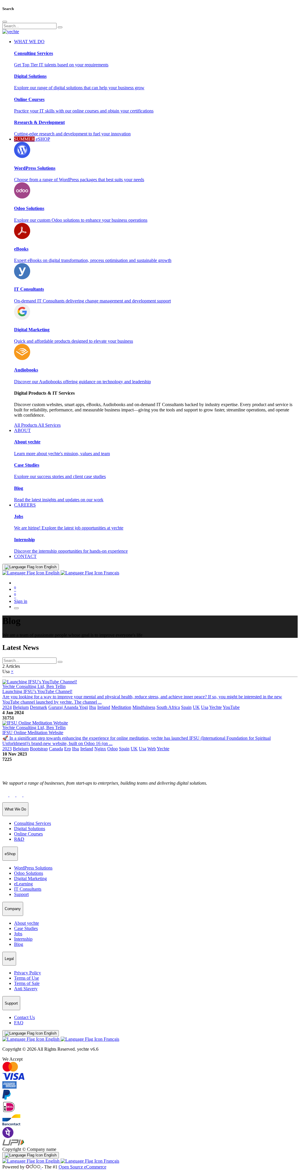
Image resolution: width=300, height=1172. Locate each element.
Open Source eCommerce (82, 1166)
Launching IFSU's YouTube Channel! (37, 691)
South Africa (168, 707)
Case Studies (26, 928)
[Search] (60, 27)
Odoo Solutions (28, 873)
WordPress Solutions (33, 867)
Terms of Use (26, 978)
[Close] (4, 22)
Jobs (18, 933)
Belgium (21, 707)
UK (196, 707)
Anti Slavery (26, 988)
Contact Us (24, 1017)
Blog (18, 944)
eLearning (23, 883)
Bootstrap (39, 748)
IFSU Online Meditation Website (32, 732)
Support (21, 894)
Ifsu (92, 707)
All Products (26, 425)
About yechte (26, 923)
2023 (7, 748)
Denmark (38, 707)
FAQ (18, 1022)
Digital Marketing (30, 878)
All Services (49, 425)
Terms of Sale (27, 983)
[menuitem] (25, 556)
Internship (23, 938)
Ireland (103, 707)
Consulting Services (32, 823)
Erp (67, 748)
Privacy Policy (27, 972)
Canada (56, 748)
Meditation (121, 707)
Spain (186, 707)
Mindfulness (143, 707)
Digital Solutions (29, 828)
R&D (19, 839)
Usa (204, 707)
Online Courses (28, 833)
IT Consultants (27, 889)
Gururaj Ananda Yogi (68, 707)
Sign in (20, 601)
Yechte (215, 707)
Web (151, 748)
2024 (7, 707)
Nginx (100, 748)
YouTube (231, 707)
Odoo (112, 748)
